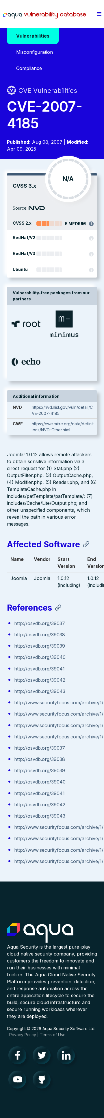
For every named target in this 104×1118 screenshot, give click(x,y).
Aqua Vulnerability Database (44, 15)
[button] (99, 14)
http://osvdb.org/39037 (39, 623)
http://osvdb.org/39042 (39, 680)
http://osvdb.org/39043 (39, 691)
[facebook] (19, 1057)
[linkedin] (67, 1057)
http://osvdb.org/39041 (39, 669)
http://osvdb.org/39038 (39, 634)
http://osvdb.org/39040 (40, 657)
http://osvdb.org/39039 (39, 646)
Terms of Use (53, 1034)
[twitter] (43, 1057)
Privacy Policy (22, 1034)
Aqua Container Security (40, 933)
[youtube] (19, 1081)
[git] (43, 1081)
